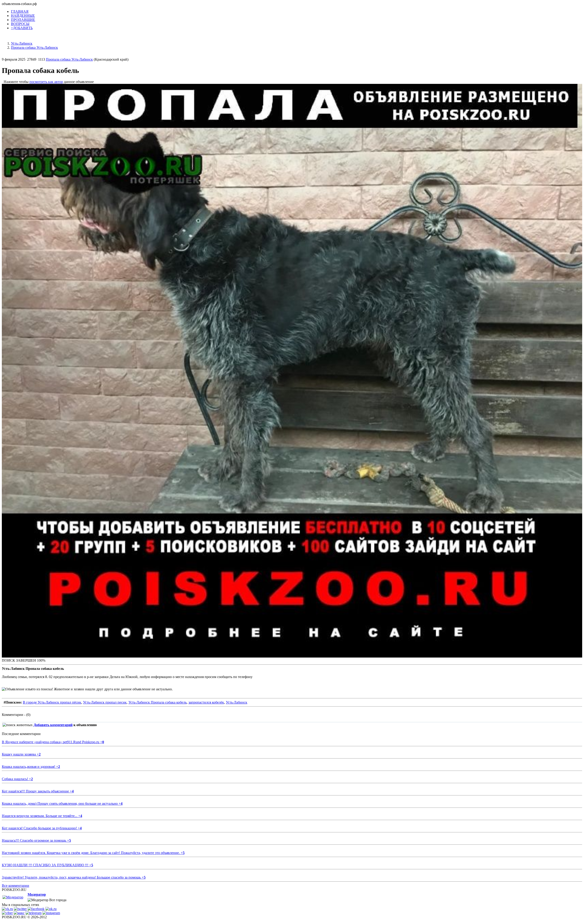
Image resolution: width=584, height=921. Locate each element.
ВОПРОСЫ (20, 24)
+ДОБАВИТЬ (22, 28)
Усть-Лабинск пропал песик (105, 702)
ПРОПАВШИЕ (23, 20)
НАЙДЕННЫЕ (23, 16)
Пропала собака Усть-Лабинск (69, 59)
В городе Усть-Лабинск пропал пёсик (52, 702)
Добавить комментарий (53, 725)
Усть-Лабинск (236, 702)
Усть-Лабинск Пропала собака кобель (157, 702)
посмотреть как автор (46, 82)
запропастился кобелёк (206, 702)
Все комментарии (15, 885)
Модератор (37, 894)
